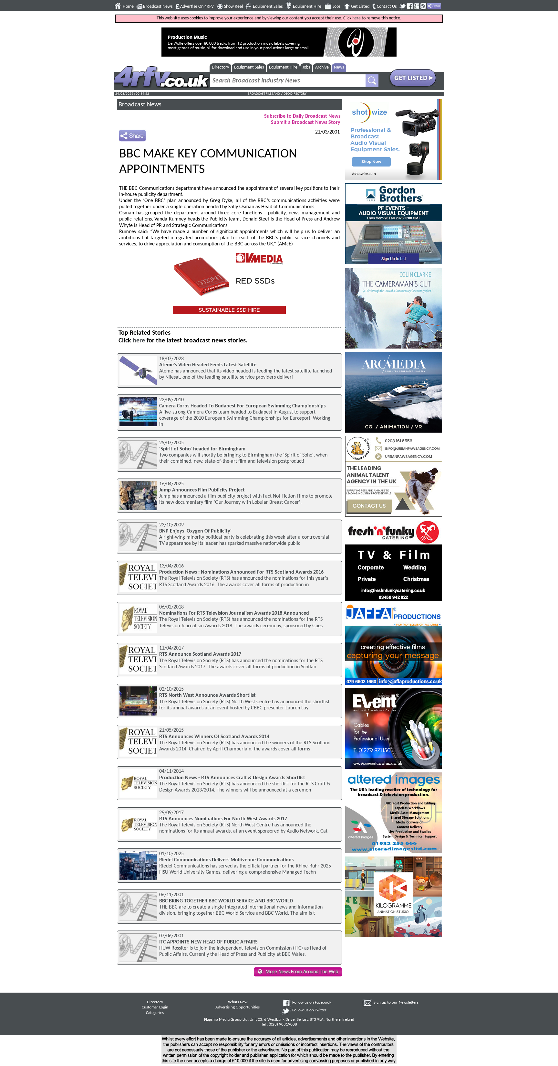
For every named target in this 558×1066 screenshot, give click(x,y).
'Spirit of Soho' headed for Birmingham (202, 449)
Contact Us (387, 6)
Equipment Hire (307, 6)
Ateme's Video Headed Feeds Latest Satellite (207, 365)
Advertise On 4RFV (197, 6)
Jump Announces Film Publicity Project (202, 490)
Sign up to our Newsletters (396, 1003)
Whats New (237, 1002)
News (339, 67)
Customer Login (155, 1007)
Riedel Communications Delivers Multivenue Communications (226, 860)
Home (128, 6)
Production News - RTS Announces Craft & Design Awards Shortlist (232, 778)
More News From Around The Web (301, 971)
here (356, 18)
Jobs (336, 6)
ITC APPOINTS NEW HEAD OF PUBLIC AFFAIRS (208, 942)
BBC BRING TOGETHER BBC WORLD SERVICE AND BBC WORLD (226, 901)
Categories (155, 1013)
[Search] (372, 80)
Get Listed (360, 6)
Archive (322, 67)
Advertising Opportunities (237, 1007)
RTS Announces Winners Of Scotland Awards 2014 (214, 736)
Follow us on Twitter (309, 1010)
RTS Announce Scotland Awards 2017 (200, 654)
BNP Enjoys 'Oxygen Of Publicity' (195, 531)
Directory (220, 67)
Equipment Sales (268, 6)
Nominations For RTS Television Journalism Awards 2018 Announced (234, 613)
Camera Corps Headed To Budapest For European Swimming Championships (242, 406)
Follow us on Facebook (311, 1003)
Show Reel (233, 6)
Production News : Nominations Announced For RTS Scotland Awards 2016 (241, 572)
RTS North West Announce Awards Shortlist (207, 695)
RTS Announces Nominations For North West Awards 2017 (223, 819)
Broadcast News (157, 6)
